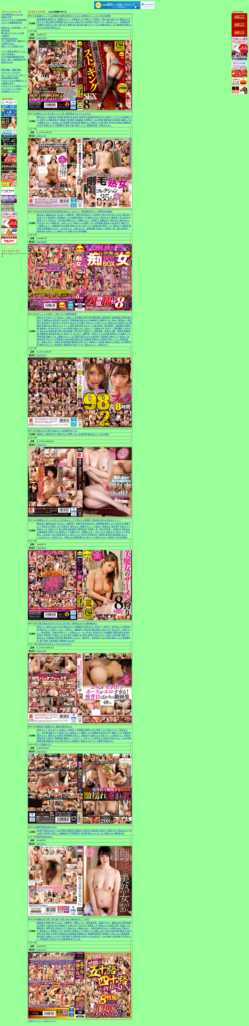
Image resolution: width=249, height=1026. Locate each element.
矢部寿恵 (70, 120)
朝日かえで (42, 730)
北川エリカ (88, 326)
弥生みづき (125, 337)
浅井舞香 (72, 934)
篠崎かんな (86, 123)
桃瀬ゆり (63, 925)
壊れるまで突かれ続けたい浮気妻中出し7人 (57, 431)
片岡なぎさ (73, 925)
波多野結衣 (42, 19)
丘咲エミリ (51, 231)
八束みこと (88, 328)
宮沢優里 (78, 317)
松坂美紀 (95, 337)
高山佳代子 (95, 936)
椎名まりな (58, 326)
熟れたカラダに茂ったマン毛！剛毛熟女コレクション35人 (64, 114)
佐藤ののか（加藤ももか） (78, 220)
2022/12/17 (41, 844)
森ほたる (96, 123)
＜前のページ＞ (34, 1021)
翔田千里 (80, 215)
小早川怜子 (78, 331)
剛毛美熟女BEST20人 (47, 827)
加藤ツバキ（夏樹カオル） (58, 337)
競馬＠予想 (6, 17)
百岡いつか (89, 223)
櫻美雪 (128, 342)
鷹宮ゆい (123, 320)
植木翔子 (59, 345)
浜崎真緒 (56, 226)
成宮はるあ (113, 323)
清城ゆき (52, 117)
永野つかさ (84, 342)
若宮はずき (85, 337)
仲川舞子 (41, 925)
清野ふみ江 (99, 931)
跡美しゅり (107, 226)
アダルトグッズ (8, 86)
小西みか (50, 738)
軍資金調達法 (7, 78)
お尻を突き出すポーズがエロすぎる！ (54, 644)
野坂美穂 (127, 923)
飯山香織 (70, 339)
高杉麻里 (83, 231)
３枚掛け (5, 36)
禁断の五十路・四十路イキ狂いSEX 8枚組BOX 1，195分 (63, 919)
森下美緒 (44, 641)
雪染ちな (125, 635)
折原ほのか (89, 627)
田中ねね (106, 19)
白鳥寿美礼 (106, 317)
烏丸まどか (56, 939)
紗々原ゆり (113, 320)
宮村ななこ (56, 27)
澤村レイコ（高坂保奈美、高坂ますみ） (93, 125)
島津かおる (49, 125)
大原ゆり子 (60, 928)
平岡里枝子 (60, 125)
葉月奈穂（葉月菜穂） (104, 326)
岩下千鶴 (61, 936)
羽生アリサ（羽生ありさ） (106, 22)
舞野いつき (86, 733)
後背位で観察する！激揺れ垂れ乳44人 (54, 727)
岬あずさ (117, 226)
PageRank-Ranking (9, 38)
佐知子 (40, 635)
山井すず (126, 218)
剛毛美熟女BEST (45, 837)
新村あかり (115, 334)
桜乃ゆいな (117, 627)
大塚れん (70, 317)
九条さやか (106, 630)
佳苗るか (126, 215)
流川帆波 (61, 218)
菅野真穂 (67, 342)
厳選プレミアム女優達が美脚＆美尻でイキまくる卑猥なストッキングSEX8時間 (74, 16)
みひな (56, 228)
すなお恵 (70, 641)
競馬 (3, 70)
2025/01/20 (41, 355)
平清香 (40, 345)
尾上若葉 (65, 226)
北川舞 (106, 334)
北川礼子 (65, 323)
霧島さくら (69, 738)
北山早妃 (83, 635)
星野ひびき (90, 730)
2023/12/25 (41, 651)
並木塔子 (89, 22)
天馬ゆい (97, 19)
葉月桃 (109, 535)
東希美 (120, 331)
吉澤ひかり (103, 345)
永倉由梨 (90, 117)
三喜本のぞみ (52, 925)
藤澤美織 (125, 934)
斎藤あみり (105, 220)
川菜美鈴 (104, 337)
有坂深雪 (41, 339)
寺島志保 (87, 630)
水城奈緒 (50, 638)
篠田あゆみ (51, 215)
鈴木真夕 (46, 323)
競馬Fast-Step (7, 62)
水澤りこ (110, 117)
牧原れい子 (82, 218)
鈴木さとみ (97, 334)
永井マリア (42, 218)
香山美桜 (50, 22)
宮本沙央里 (110, 931)
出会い (19, 89)
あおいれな (69, 22)
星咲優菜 (118, 328)
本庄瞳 (60, 117)
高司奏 (117, 635)
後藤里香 (59, 738)
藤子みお (115, 220)
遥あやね (44, 331)
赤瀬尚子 (41, 25)
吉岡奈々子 (92, 925)
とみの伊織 (99, 25)
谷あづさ (50, 339)
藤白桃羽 (96, 630)
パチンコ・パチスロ (10, 72)
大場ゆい (100, 228)
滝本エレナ (91, 323)
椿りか (60, 334)
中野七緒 (61, 331)
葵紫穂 (62, 641)
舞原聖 (75, 342)
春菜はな (109, 342)
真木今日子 (56, 328)
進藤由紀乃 (64, 833)
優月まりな (42, 735)
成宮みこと (75, 733)
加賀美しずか (57, 931)
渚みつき (115, 19)
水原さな (44, 120)
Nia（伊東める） (53, 223)
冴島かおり (113, 831)
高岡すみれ (47, 326)
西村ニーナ (117, 733)
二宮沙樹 (61, 220)
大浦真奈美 (125, 22)
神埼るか (98, 738)
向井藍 (101, 342)
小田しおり (115, 934)
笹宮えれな (100, 635)
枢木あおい (125, 220)
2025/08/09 (41, 242)
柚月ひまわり (93, 218)
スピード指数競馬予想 (11, 23)
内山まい (61, 317)
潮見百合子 (51, 434)
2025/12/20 (41, 38)
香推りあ (74, 226)
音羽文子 (98, 215)
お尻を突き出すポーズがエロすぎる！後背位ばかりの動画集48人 (67, 623)
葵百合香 (87, 317)
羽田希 (104, 339)
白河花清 (46, 27)
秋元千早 (106, 215)
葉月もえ (50, 25)
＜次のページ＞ (49, 1021)
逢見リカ (68, 334)
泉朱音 (119, 123)
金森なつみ (125, 925)
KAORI (60, 627)
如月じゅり (67, 223)
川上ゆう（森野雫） (66, 215)
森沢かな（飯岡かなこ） (59, 19)
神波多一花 (116, 218)
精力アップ (21, 86)
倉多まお (41, 638)
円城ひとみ (78, 223)
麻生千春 (70, 125)
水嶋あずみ (99, 328)
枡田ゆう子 (77, 931)
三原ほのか (56, 323)
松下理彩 (46, 934)
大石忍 (40, 125)
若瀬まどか (51, 936)
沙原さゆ (110, 635)
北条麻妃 (79, 120)
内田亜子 (105, 934)
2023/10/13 (41, 751)
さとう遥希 (69, 326)
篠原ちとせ (126, 334)
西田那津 (68, 345)
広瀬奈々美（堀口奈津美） (117, 228)
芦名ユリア (51, 317)
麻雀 (19, 70)
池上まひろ (53, 730)
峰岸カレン (45, 630)
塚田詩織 (53, 331)
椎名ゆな (41, 215)
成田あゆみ (116, 928)
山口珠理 (75, 337)
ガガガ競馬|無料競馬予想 (12, 57)
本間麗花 (81, 730)
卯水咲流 (116, 120)
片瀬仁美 (58, 342)
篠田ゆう (93, 342)
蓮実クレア (42, 220)
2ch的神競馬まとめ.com (12, 14)
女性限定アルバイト (10, 91)
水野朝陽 (59, 22)
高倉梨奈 (120, 25)
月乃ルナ (41, 223)
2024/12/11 (41, 445)
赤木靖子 (68, 931)
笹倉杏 (55, 632)
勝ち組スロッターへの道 (12, 33)
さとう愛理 (97, 741)
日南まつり (114, 337)
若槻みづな (77, 328)
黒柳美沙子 (82, 934)
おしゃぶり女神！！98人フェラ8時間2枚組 (57, 314)
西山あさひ (42, 117)
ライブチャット (8, 89)
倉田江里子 (114, 925)
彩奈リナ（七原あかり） (70, 632)
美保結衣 (53, 334)
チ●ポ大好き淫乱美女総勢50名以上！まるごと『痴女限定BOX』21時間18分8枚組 (74, 211)
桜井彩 (127, 735)
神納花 (125, 226)
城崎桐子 (94, 320)
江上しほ (118, 117)
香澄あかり (45, 931)
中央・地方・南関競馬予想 (13, 59)
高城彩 (62, 120)
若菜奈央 (127, 733)
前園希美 (127, 123)
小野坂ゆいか (77, 19)
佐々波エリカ (85, 226)
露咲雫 (98, 934)
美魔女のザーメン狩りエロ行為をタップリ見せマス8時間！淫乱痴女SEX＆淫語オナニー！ (79, 520)
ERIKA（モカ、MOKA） (62, 630)
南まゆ (73, 323)
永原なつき (119, 342)
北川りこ (78, 738)
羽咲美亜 (41, 337)
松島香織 (116, 317)
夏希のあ (72, 25)
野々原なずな (61, 25)
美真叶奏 (95, 928)
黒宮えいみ (110, 25)
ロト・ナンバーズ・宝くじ (13, 75)
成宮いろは (116, 638)
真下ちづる (75, 939)
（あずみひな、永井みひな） (72, 228)
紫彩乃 (69, 936)
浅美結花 (96, 638)
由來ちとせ (88, 25)
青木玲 (112, 123)
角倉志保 (63, 934)
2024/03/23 (41, 548)
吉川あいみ (57, 123)
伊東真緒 (74, 320)
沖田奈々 (72, 730)
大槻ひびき (79, 22)
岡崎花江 (41, 928)
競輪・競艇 (11, 70)
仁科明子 (55, 934)
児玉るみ (83, 925)
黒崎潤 (91, 934)
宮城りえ (88, 19)
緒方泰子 (57, 320)
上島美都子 (54, 641)
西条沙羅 (78, 326)
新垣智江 (52, 218)
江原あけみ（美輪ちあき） (78, 928)
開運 (16, 78)
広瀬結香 (87, 339)
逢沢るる (41, 317)
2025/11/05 (41, 136)
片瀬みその (108, 833)
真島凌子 (85, 735)
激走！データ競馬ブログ (12, 46)
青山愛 (80, 25)
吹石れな (52, 220)
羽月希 (67, 117)
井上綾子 (74, 117)
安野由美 (107, 120)
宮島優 (66, 123)
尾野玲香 (50, 928)
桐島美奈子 (54, 120)
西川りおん (102, 323)
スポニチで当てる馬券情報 (13, 20)
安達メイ (99, 627)
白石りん (68, 741)
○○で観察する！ (44, 744)
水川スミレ (49, 345)
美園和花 (44, 334)
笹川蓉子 (104, 123)
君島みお (124, 19)
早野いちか (73, 434)
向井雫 (82, 117)
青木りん (41, 627)
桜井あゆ (41, 231)
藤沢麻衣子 (121, 931)
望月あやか (105, 218)
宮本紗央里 (75, 123)
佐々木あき (87, 632)
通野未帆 (96, 317)
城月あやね (100, 117)
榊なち (91, 833)
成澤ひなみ (124, 323)
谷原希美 (88, 120)
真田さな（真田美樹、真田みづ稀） (100, 331)
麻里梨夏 (91, 228)
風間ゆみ (48, 320)
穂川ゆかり (105, 928)
